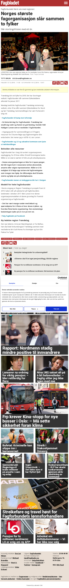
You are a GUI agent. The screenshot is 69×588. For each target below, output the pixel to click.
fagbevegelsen (7, 239)
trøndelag (17, 239)
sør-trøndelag (28, 239)
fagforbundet (62, 239)
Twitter (27, 565)
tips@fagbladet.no (31, 558)
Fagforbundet (35, 553)
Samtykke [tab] (12, 283)
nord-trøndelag (49, 239)
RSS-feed (60, 565)
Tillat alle (56, 309)
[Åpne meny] (66, 3)
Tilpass (33, 309)
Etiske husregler (23, 579)
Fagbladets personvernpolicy (49, 579)
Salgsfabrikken (38, 560)
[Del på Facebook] (54, 83)
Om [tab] (57, 283)
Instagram (36, 565)
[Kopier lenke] (66, 83)
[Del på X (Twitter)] (58, 83)
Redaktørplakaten (49, 576)
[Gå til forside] (10, 3)
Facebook (39, 563)
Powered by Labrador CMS (34, 585)
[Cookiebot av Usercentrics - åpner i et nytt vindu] (59, 278)
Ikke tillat (12, 309)
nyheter (38, 239)
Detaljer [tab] (34, 283)
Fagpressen (23, 576)
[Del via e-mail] (62, 83)
